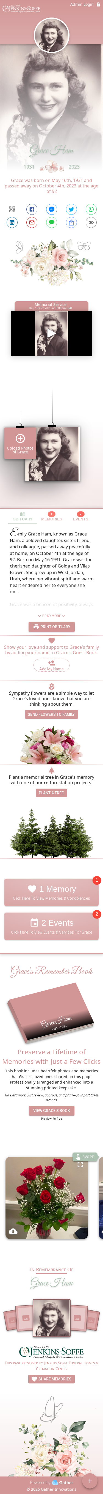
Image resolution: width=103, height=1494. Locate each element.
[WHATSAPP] (91, 209)
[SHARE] (71, 222)
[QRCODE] (12, 209)
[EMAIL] (31, 222)
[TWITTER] (71, 209)
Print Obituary (55, 627)
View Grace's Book (51, 1110)
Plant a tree (51, 793)
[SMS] (51, 222)
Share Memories (54, 1379)
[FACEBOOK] (31, 209)
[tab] (22, 516)
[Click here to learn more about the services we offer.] (52, 1352)
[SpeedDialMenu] (90, 1481)
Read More (51, 616)
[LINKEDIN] (12, 222)
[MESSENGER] (51, 209)
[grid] (51, 439)
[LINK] (91, 222)
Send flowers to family (51, 714)
